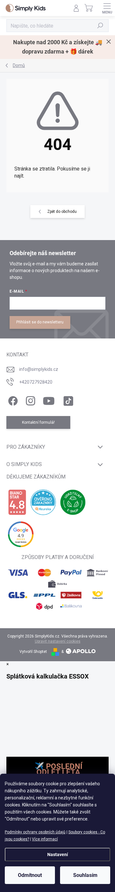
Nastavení (57, 854)
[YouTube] (49, 399)
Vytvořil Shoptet (33, 651)
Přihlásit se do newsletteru (40, 322)
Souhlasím (85, 875)
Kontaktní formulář (38, 422)
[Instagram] (29, 399)
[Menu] (107, 8)
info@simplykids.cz (38, 369)
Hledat (100, 25)
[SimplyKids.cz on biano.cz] (17, 502)
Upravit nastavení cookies (57, 641)
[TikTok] (67, 399)
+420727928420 (35, 382)
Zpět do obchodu (62, 211)
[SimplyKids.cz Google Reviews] (21, 534)
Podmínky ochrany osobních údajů (35, 832)
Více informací (45, 839)
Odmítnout (30, 875)
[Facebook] (12, 399)
